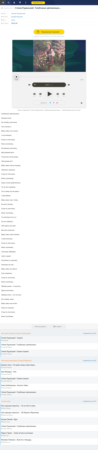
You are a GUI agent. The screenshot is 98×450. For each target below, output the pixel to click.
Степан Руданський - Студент (11, 337)
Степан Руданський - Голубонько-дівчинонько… (17, 344)
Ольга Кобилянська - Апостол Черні (13, 385)
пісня (13, 20)
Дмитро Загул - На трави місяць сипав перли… (17, 364)
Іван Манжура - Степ (8, 371)
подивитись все (89, 333)
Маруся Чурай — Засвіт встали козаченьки (16, 432)
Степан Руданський (18, 13)
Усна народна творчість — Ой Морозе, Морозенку (18, 412)
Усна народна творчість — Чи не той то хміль (16, 405)
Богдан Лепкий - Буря (8, 419)
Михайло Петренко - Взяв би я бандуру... (15, 439)
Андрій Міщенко (17, 17)
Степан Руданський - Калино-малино (14, 351)
